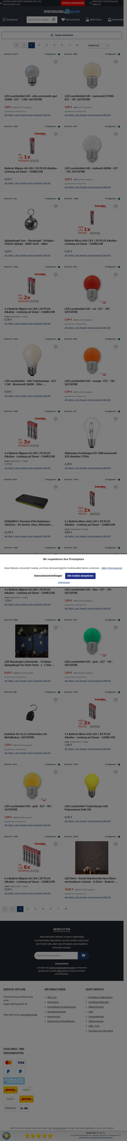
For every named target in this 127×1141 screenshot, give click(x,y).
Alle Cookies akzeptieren (80, 575)
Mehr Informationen (112, 568)
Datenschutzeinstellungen (48, 575)
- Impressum (63, 582)
